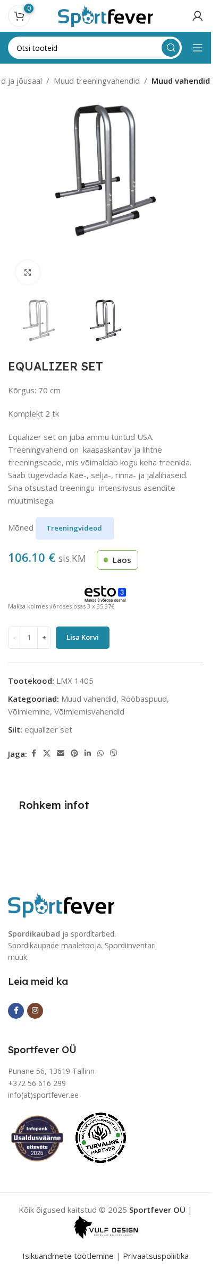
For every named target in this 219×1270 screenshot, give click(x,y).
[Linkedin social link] (87, 753)
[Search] (171, 48)
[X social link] (47, 753)
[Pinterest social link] (74, 753)
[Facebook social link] (33, 753)
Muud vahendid (180, 80)
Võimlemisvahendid (89, 711)
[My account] (197, 16)
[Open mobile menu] (197, 47)
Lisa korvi (82, 637)
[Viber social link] (114, 753)
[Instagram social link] (35, 1011)
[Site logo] (106, 15)
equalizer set (48, 729)
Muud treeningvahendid (97, 80)
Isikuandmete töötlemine (68, 1255)
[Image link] (61, 903)
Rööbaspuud (144, 698)
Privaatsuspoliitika (156, 1255)
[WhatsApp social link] (100, 753)
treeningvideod (75, 528)
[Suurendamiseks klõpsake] (28, 272)
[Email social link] (61, 753)
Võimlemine (29, 711)
